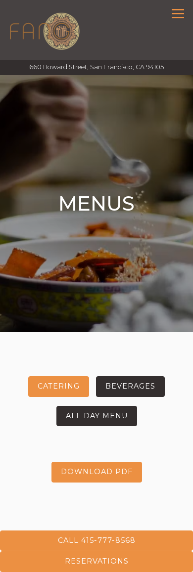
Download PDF (97, 472)
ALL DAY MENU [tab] (97, 415)
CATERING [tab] (59, 386)
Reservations (97, 561)
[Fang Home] (44, 29)
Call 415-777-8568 (97, 540)
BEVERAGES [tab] (130, 386)
